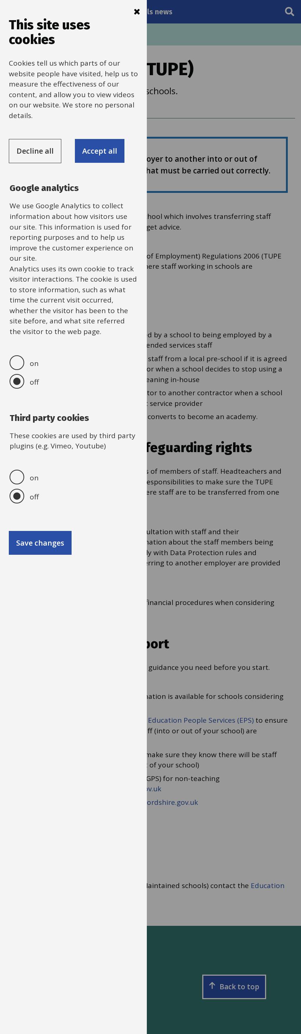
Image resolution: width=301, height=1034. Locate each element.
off (34, 382)
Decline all (35, 151)
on (34, 363)
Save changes (40, 543)
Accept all (99, 151)
